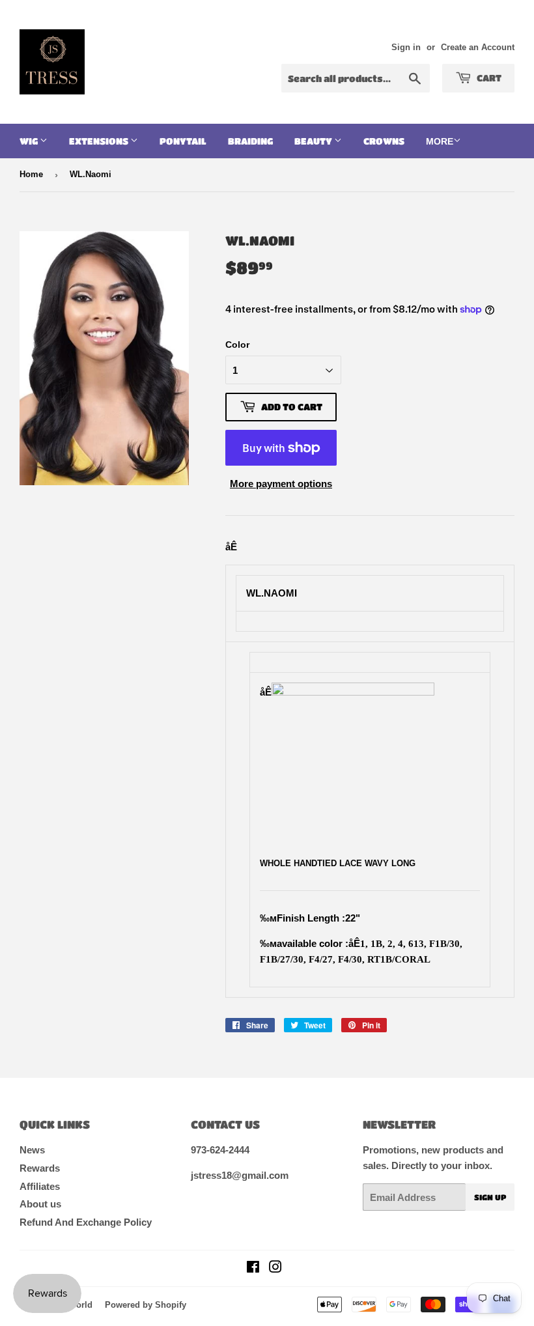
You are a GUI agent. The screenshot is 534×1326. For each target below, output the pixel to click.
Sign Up (490, 1197)
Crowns (383, 140)
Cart (488, 77)
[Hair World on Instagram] (275, 1268)
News (32, 1149)
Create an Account (477, 47)
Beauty (314, 140)
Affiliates (40, 1186)
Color (237, 344)
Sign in (406, 47)
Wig (30, 140)
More (439, 141)
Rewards (40, 1168)
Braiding (250, 140)
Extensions (99, 140)
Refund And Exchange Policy (86, 1222)
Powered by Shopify (145, 1305)
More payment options (281, 483)
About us (40, 1203)
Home (31, 174)
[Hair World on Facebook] (253, 1268)
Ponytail (183, 140)
